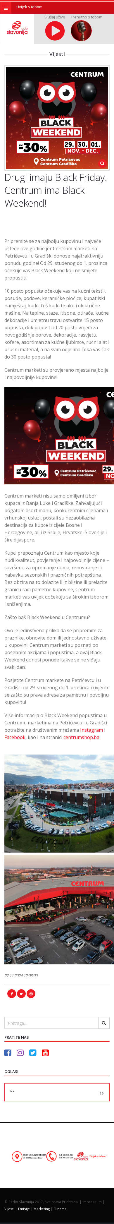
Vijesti (9, 1208)
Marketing (42, 1208)
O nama (60, 1208)
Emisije (24, 1208)
